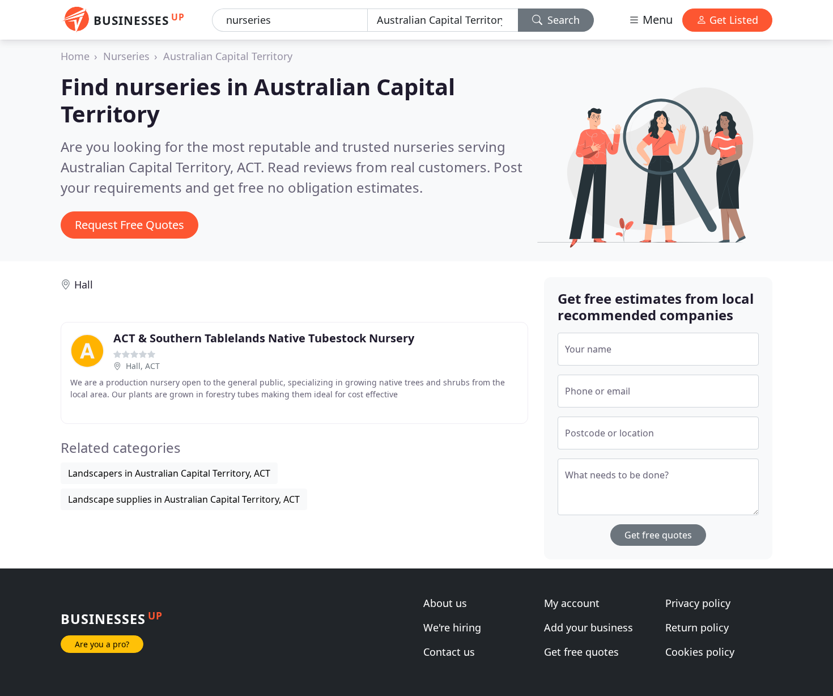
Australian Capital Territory (227, 56)
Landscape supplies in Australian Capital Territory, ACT (184, 499)
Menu (656, 19)
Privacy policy (697, 603)
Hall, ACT (143, 365)
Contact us (449, 652)
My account (572, 603)
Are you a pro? (102, 644)
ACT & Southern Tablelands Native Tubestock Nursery (263, 338)
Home (75, 56)
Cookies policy (699, 652)
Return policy (697, 627)
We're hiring (452, 627)
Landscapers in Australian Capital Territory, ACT (169, 473)
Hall (83, 284)
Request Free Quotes (129, 224)
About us (445, 603)
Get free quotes (658, 535)
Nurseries (126, 56)
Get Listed (732, 20)
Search (562, 20)
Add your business (588, 627)
